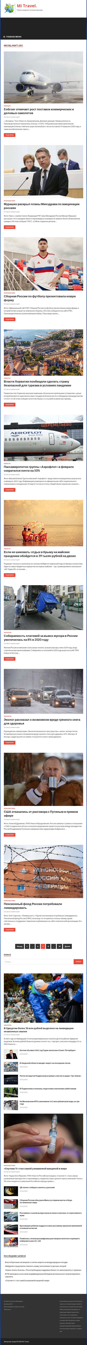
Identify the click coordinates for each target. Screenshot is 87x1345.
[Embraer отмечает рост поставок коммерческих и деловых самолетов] (43, 78)
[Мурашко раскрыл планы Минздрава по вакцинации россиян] (43, 172)
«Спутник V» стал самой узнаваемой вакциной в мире (35, 1168)
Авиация (7, 106)
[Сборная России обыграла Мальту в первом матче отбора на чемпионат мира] (11, 1208)
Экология (7, 632)
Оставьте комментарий (11, 117)
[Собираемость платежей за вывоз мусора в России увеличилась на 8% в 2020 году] (43, 608)
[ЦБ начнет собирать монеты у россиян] (11, 1195)
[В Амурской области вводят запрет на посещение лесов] (11, 1071)
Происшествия (9, 200)
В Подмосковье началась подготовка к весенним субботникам (48, 1089)
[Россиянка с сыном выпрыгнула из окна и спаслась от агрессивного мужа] (11, 1221)
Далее (67, 946)
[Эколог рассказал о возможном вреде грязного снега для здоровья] (43, 692)
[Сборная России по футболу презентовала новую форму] (43, 264)
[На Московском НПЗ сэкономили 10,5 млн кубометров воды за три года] (11, 1109)
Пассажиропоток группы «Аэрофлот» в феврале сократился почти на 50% (39, 468)
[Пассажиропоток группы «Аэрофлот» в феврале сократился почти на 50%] (43, 439)
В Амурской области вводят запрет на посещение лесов (45, 1063)
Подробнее (10, 135)
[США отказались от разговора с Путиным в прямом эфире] (43, 780)
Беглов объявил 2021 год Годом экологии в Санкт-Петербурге (48, 1050)
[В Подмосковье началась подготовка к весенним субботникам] (11, 1096)
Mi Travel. (27, 6)
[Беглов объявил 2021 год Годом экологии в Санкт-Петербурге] (11, 1058)
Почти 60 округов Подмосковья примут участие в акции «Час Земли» (50, 1076)
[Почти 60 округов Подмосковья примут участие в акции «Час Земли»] (11, 1084)
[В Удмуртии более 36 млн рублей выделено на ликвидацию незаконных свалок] (43, 1023)
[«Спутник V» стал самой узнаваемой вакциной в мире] (43, 1163)
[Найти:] (43, 961)
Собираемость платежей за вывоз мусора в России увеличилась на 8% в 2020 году (41, 637)
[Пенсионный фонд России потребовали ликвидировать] (43, 872)
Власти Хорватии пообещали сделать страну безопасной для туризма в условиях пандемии (37, 383)
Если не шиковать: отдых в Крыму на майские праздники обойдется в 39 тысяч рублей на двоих (40, 554)
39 (59, 946)
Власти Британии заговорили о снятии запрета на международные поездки (36, 1262)
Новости (7, 378)
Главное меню (13, 37)
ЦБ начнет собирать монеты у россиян (37, 1187)
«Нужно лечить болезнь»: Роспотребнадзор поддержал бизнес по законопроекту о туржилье (43, 1270)
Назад (19, 946)
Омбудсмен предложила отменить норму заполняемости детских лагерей (35, 1266)
